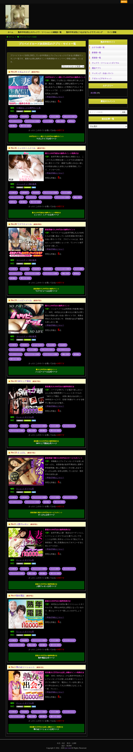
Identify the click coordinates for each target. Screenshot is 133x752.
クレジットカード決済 (39, 116)
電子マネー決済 (25, 126)
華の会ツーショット (25, 667)
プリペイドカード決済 (32, 121)
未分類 (93, 93)
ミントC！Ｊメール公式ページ (46, 214)
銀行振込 (13, 126)
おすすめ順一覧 (98, 47)
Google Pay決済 (38, 345)
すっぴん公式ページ (46, 514)
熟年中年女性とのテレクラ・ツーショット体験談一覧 (40, 32)
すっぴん (21, 452)
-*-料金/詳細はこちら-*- (54, 97)
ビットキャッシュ (15, 121)
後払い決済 (60, 121)
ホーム (10, 32)
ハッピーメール (24, 300)
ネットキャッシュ (63, 349)
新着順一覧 (96, 52)
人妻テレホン (22, 524)
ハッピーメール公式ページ (46, 371)
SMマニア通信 (24, 381)
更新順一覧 (96, 58)
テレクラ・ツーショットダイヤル (105, 63)
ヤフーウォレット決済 (50, 273)
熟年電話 (20, 595)
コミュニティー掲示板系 (26, 184)
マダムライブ (23, 72)
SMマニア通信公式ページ (46, 442)
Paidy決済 (24, 116)
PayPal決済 (47, 269)
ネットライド (31, 197)
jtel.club (68, 748)
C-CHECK (13, 116)
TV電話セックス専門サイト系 (28, 108)
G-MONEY (24, 192)
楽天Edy (71, 121)
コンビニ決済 (55, 116)
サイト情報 (111, 32)
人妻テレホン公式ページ (46, 585)
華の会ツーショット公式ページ (46, 728)
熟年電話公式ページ (46, 657)
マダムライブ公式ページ (46, 137)
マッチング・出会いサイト (103, 73)
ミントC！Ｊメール (26, 148)
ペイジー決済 (48, 121)
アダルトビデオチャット (102, 78)
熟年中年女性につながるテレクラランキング (84, 32)
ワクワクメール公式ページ (46, 290)
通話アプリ (96, 68)
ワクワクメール (24, 224)
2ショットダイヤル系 (25, 417)
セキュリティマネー (69, 116)
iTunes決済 (24, 269)
